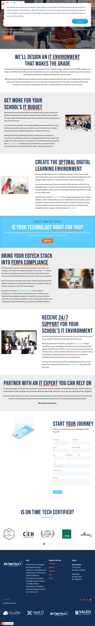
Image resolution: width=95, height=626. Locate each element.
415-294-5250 (75, 574)
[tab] (49, 544)
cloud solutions (72, 208)
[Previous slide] (4, 536)
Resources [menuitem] (52, 571)
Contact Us (8, 37)
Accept (80, 21)
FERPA (43, 271)
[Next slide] (90, 536)
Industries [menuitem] (52, 567)
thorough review (57, 197)
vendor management (12, 143)
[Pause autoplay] (44, 543)
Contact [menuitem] (51, 578)
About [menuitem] (50, 575)
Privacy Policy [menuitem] (6, 599)
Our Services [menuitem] (52, 564)
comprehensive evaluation (25, 291)
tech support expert (74, 364)
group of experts (78, 344)
